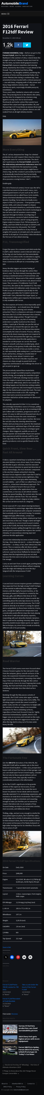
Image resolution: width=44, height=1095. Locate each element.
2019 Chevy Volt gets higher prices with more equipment (29, 1038)
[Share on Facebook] (18, 45)
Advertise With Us (17, 1084)
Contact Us (31, 1084)
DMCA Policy (7, 1087)
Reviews (15, 1014)
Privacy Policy (21, 1087)
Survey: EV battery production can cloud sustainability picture (28, 1028)
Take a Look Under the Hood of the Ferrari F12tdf (30, 987)
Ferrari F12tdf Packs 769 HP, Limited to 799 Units (10, 987)
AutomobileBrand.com (21, 1090)
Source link (7, 947)
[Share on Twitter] (27, 45)
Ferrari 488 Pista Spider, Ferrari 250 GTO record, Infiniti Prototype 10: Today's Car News (29, 1051)
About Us (5, 1084)
